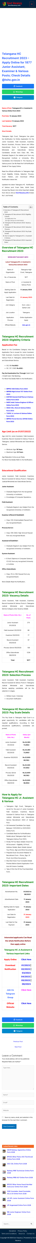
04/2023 (25, 976)
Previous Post (18, 1041)
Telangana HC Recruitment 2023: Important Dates (18, 241)
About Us (21, 1234)
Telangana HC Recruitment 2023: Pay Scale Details (18, 232)
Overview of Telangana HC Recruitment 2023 (16, 211)
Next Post (18, 1047)
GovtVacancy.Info (22, 193)
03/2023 (26, 973)
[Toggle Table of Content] (29, 207)
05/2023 (25, 980)
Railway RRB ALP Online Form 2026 (20, 1177)
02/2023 (25, 969)
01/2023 (25, 965)
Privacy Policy (22, 1231)
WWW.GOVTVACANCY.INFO (18, 257)
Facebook (19, 86)
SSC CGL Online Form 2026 (17, 1164)
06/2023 (26, 984)
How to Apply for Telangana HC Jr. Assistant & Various (18, 237)
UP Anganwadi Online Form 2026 (19, 1205)
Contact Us (30, 1234)
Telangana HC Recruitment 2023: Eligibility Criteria (18, 215)
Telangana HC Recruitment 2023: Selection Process (18, 228)
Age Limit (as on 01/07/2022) (15, 220)
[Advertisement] (18, 27)
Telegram (19, 97)
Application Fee (11, 218)
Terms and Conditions (9, 1234)
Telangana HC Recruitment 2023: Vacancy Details (18, 224)
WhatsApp (19, 92)
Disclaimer (12, 1231)
